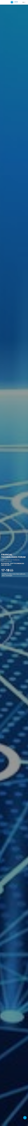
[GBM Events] (14, 2)
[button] (24, 2)
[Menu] (26, 2)
